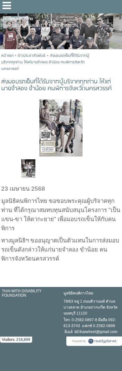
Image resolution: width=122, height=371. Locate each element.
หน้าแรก (7, 55)
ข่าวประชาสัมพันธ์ (31, 55)
